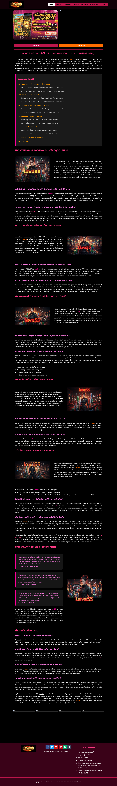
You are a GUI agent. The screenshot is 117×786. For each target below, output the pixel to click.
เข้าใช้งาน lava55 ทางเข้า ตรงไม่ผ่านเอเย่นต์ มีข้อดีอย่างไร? (39, 134)
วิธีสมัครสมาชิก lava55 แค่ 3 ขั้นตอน (30, 127)
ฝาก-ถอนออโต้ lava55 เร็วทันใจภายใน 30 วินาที (34, 105)
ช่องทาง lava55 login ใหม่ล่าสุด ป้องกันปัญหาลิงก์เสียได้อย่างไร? (42, 109)
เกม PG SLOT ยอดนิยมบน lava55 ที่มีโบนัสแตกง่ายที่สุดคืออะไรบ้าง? (42, 102)
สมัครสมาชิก (98, 658)
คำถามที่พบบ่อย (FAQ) (25, 141)
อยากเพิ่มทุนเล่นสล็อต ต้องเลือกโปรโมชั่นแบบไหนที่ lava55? (39, 119)
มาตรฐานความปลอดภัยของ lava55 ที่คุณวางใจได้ (34, 84)
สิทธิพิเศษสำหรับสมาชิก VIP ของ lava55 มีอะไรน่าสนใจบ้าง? (40, 123)
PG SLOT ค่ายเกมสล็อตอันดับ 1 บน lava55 (32, 95)
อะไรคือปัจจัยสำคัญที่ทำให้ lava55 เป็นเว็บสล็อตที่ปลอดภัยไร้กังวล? (42, 87)
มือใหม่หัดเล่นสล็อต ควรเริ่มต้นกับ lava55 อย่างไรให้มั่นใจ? (39, 130)
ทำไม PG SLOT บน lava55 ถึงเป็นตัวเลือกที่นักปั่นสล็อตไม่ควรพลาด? (42, 98)
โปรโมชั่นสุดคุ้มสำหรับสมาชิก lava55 (30, 116)
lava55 (33, 212)
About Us (67, 751)
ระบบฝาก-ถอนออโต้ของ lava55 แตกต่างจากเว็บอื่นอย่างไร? (40, 112)
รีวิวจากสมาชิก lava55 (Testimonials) (31, 137)
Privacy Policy (60, 751)
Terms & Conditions (49, 751)
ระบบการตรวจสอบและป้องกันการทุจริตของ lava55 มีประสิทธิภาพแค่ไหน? (44, 91)
